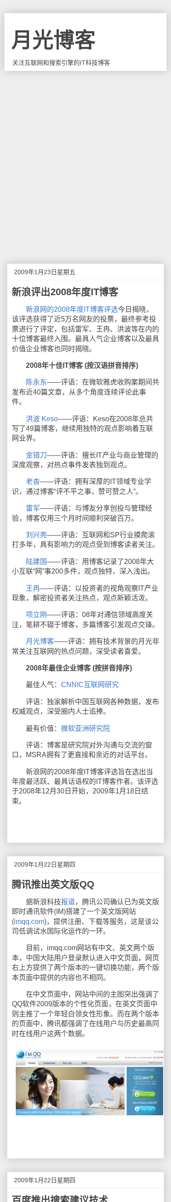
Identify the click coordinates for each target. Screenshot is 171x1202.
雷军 (33, 508)
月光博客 (53, 40)
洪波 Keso (42, 419)
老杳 (33, 481)
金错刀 (36, 455)
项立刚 (36, 614)
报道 (68, 902)
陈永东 (36, 382)
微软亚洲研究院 (85, 728)
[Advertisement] (85, 160)
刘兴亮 (36, 535)
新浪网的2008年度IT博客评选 (72, 309)
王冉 (33, 588)
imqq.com (29, 921)
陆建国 (36, 561)
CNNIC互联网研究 (90, 684)
